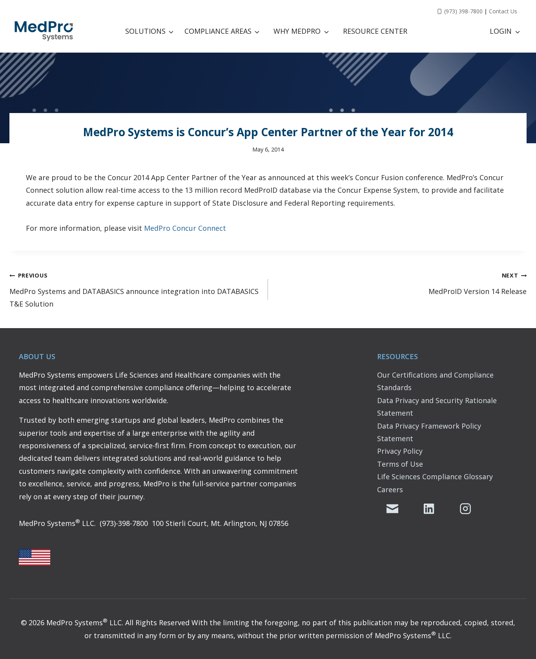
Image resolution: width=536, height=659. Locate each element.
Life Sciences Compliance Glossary (435, 476)
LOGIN (501, 31)
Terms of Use (400, 464)
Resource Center (375, 31)
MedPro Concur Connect (185, 228)
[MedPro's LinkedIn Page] (429, 509)
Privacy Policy (400, 451)
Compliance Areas (218, 31)
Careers (390, 489)
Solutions (145, 31)
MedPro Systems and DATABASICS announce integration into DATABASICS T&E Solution (134, 290)
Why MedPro (297, 31)
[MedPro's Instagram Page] (465, 509)
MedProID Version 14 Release (477, 284)
